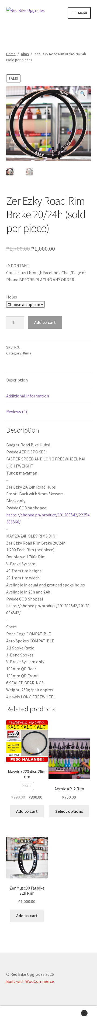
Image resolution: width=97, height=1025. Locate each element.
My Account (16, 1016)
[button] (82, 94)
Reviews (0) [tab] (16, 411)
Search (48, 1016)
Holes (11, 297)
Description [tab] (17, 380)
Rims (25, 53)
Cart (75, 1011)
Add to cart (45, 322)
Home (11, 53)
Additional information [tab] (27, 396)
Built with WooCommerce (30, 981)
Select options (69, 811)
